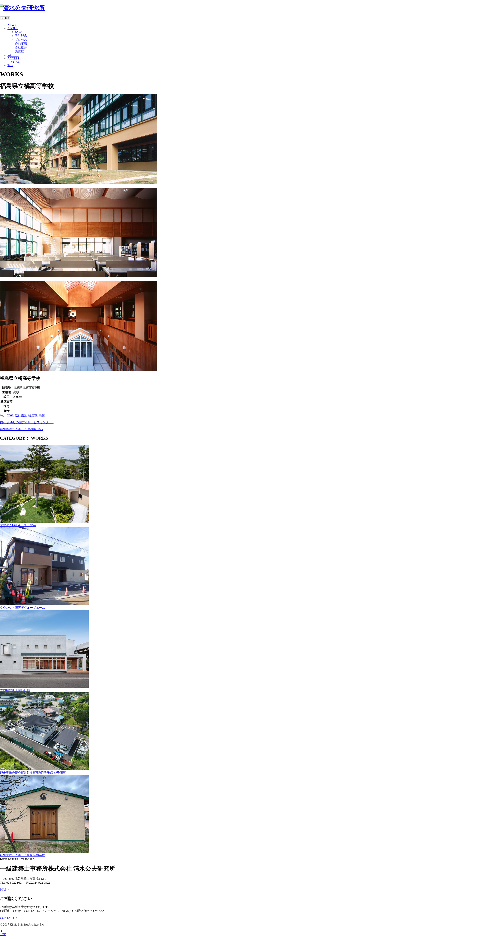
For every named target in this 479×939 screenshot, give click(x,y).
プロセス (21, 39)
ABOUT (12, 28)
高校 (42, 415)
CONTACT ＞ (9, 917)
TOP (10, 65)
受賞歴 (19, 51)
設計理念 (21, 35)
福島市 (32, 415)
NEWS (11, 24)
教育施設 (21, 415)
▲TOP (3, 932)
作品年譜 (21, 43)
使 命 (18, 31)
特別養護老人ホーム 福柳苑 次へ (21, 429)
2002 (10, 415)
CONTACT (14, 61)
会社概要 (21, 47)
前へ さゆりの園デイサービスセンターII (27, 422)
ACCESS (13, 58)
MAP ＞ (5, 889)
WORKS (13, 55)
